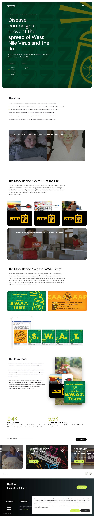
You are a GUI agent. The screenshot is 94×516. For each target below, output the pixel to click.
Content (13, 67)
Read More (33, 461)
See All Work (80, 439)
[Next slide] (90, 473)
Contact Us (81, 487)
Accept (74, 510)
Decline (85, 510)
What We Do (9, 501)
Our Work (23, 501)
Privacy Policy (26, 509)
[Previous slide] (86, 473)
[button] (47, 145)
